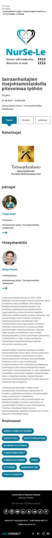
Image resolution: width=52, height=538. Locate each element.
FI (38, 533)
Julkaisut (42, 120)
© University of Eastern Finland (26, 499)
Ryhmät (7, 9)
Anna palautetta (27, 524)
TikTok (40, 512)
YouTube (17, 512)
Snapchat (28, 512)
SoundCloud (34, 512)
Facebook (6, 512)
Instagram (11, 512)
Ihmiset (26, 120)
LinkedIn (23, 512)
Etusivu (6, 6)
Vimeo (45, 512)
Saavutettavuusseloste (16, 520)
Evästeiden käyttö (39, 520)
